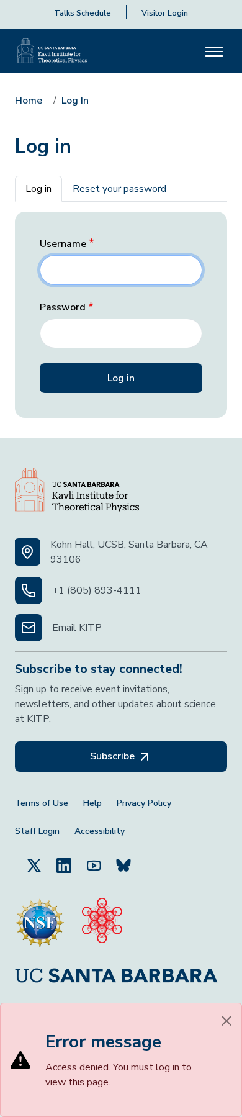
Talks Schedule (82, 13)
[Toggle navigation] (214, 50)
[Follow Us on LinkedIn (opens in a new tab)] (63, 865)
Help (92, 803)
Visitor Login (164, 13)
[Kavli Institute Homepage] (52, 50)
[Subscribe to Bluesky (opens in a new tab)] (123, 865)
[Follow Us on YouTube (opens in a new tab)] (93, 865)
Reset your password (119, 189)
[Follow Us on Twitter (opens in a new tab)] (34, 865)
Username (63, 244)
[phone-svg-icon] (28, 590)
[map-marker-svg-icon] (27, 552)
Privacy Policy (144, 803)
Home (28, 100)
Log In (75, 100)
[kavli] (102, 922)
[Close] (226, 1020)
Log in (38, 189)
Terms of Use (41, 803)
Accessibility (99, 831)
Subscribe (113, 756)
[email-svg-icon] (28, 627)
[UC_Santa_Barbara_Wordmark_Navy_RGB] (116, 975)
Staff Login (37, 831)
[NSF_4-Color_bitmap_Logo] (40, 922)
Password (63, 308)
